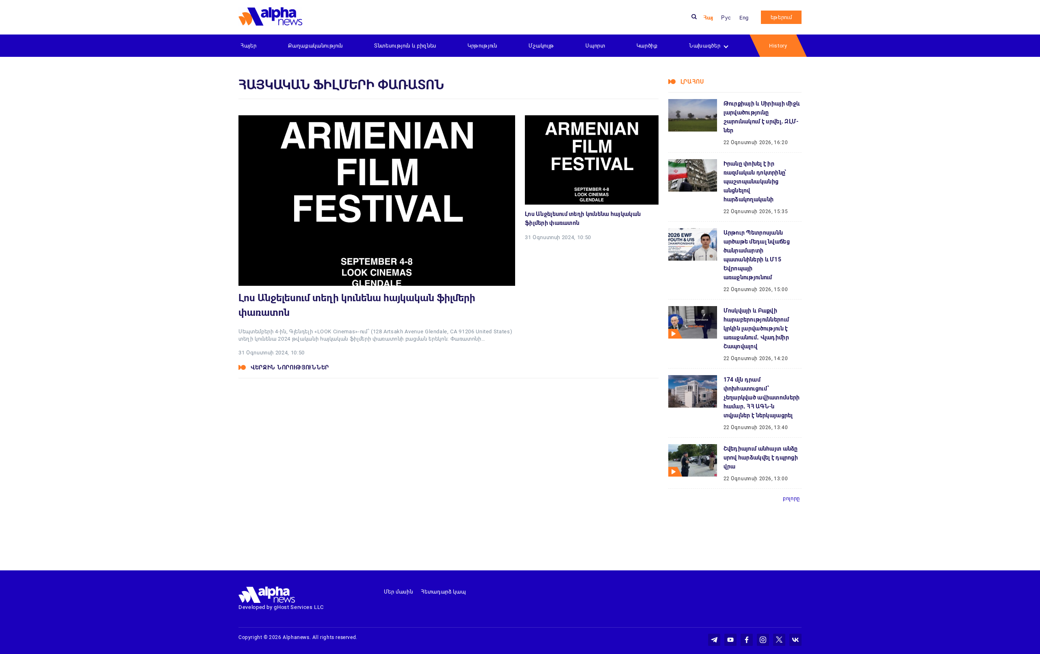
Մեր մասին (398, 592)
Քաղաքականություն (315, 46)
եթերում (781, 17)
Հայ (708, 18)
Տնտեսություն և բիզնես (405, 46)
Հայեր (248, 46)
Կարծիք (647, 46)
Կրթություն (482, 46)
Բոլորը (791, 498)
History (778, 46)
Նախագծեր (704, 46)
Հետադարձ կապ (443, 592)
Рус (726, 18)
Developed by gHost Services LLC (281, 607)
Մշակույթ (541, 46)
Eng (744, 18)
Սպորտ (595, 46)
